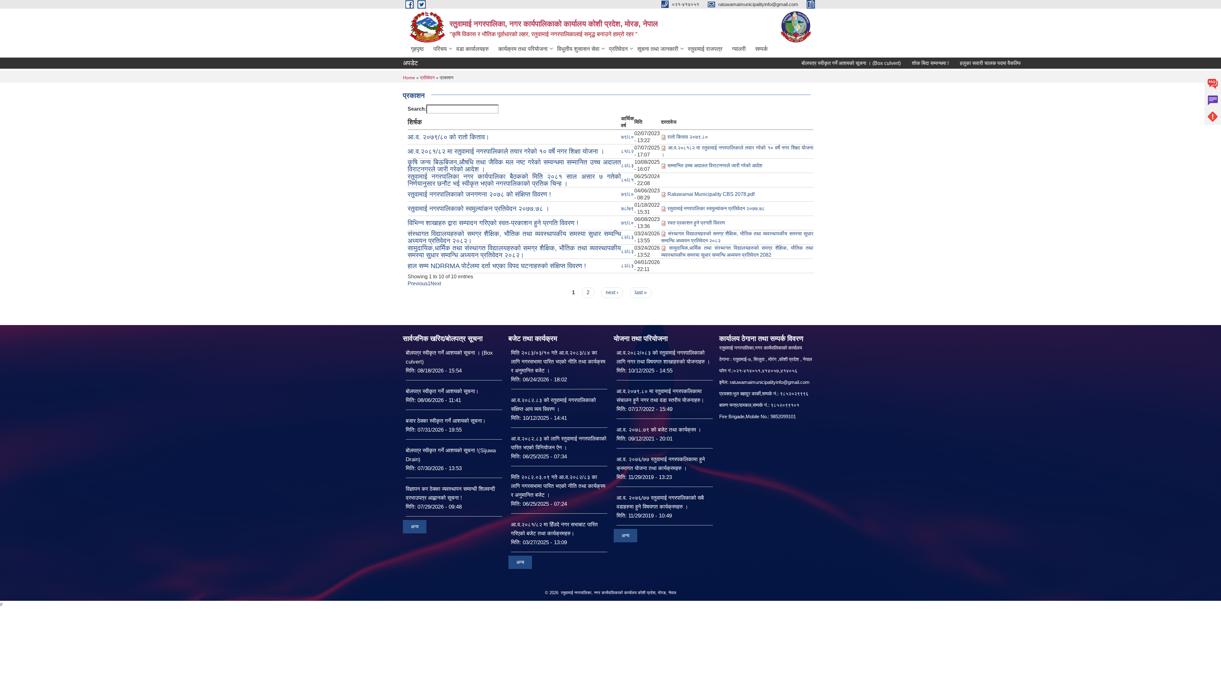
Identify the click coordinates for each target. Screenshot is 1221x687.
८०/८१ (627, 180)
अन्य (414, 526)
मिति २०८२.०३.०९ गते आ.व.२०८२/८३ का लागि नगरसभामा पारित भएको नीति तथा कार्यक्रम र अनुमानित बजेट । (558, 486)
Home (409, 77)
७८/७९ (627, 208)
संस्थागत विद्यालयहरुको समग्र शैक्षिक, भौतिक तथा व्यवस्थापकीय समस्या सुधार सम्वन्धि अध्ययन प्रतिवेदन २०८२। (514, 237)
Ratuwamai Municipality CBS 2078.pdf (711, 194)
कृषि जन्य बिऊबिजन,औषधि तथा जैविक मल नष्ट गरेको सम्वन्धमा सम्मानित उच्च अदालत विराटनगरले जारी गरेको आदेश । (514, 165)
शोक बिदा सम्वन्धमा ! (904, 63)
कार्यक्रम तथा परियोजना (523, 49)
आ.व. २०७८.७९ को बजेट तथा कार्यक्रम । (659, 430)
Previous (418, 283)
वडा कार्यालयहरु (472, 49)
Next (436, 283)
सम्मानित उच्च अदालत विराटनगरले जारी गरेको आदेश (714, 165)
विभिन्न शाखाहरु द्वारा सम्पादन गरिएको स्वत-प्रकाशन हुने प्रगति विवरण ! (493, 222)
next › (612, 292)
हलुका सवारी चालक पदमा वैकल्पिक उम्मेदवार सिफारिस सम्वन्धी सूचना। (998, 63)
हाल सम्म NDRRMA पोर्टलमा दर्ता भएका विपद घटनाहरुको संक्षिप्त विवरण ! (497, 265)
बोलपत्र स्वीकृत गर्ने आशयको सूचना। (442, 391)
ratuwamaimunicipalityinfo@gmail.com (770, 382)
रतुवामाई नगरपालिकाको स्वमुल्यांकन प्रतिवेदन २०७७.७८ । (478, 208)
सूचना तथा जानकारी (657, 49)
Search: (417, 109)
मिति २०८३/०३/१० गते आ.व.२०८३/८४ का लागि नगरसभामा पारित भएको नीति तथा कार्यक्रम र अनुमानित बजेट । (558, 362)
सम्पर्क (761, 49)
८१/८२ (627, 151)
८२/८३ (627, 165)
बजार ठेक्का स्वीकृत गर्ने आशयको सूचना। (446, 421)
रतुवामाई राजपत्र (705, 49)
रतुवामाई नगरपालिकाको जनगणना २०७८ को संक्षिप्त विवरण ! (479, 194)
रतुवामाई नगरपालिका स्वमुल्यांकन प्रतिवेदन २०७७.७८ (716, 208)
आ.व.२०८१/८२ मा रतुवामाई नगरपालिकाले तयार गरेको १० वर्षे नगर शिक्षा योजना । (506, 151)
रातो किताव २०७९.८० (687, 137)
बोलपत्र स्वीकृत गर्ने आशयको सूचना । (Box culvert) (825, 63)
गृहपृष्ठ (417, 49)
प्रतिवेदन (618, 49)
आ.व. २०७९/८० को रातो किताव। (448, 137)
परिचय (440, 49)
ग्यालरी (739, 49)
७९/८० (627, 137)
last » (641, 292)
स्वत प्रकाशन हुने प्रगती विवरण (696, 223)
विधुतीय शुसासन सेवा (578, 49)
